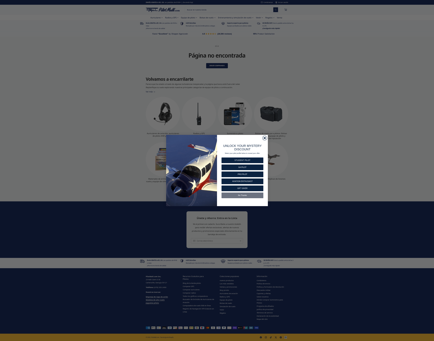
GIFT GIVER (242, 188)
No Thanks (242, 195)
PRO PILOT (242, 174)
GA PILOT (242, 167)
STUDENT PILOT (242, 160)
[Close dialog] (264, 138)
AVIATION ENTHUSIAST (242, 181)
